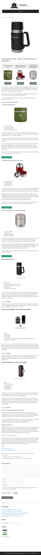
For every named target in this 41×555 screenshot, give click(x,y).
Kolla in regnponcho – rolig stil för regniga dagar (12, 516)
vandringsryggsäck (32, 139)
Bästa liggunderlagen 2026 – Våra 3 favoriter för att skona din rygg (17, 458)
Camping (5, 453)
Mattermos (25, 453)
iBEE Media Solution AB (20, 553)
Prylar (33, 453)
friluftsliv (20, 355)
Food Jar (11, 135)
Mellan (29, 453)
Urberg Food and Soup (6, 344)
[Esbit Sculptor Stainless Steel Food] (20, 80)
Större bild (20, 123)
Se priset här (7, 83)
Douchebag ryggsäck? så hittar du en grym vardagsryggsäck (15, 512)
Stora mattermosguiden (7, 448)
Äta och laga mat (10, 453)
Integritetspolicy (34, 553)
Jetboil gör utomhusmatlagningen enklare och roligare (13, 514)
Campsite (23, 5)
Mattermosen (4, 244)
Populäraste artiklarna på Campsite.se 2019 (12, 456)
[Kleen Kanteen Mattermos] (33, 80)
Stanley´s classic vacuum (7, 292)
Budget (16, 453)
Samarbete (5, 455)
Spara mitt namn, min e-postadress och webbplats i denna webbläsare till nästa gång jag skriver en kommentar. (20, 488)
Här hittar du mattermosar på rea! (9, 450)
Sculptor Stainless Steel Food (14, 188)
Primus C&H (10, 393)
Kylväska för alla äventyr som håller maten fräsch (12, 511)
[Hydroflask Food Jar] (7, 80)
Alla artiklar (28, 553)
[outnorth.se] (5, 535)
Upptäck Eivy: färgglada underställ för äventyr (11, 509)
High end (20, 453)
